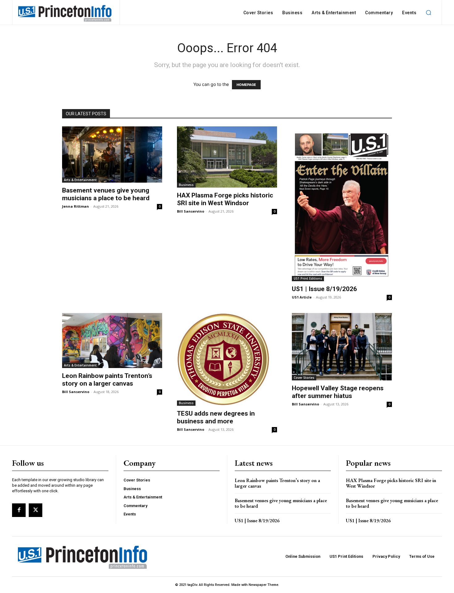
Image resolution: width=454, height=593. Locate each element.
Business (186, 185)
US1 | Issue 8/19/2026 (324, 289)
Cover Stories (304, 377)
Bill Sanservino (190, 211)
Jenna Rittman (75, 206)
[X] (35, 510)
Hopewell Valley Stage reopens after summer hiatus (338, 392)
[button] (428, 13)
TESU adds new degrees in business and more (216, 417)
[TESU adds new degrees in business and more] (227, 359)
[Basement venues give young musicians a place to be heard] (112, 154)
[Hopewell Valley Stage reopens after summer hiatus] (342, 346)
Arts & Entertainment (80, 180)
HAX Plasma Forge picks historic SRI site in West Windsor (225, 199)
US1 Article (302, 297)
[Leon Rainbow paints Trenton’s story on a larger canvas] (112, 340)
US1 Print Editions (308, 278)
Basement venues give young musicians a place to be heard (105, 194)
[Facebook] (19, 510)
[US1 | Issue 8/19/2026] (342, 203)
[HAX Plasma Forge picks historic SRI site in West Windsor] (227, 157)
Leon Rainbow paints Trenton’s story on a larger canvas (107, 379)
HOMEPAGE (246, 85)
